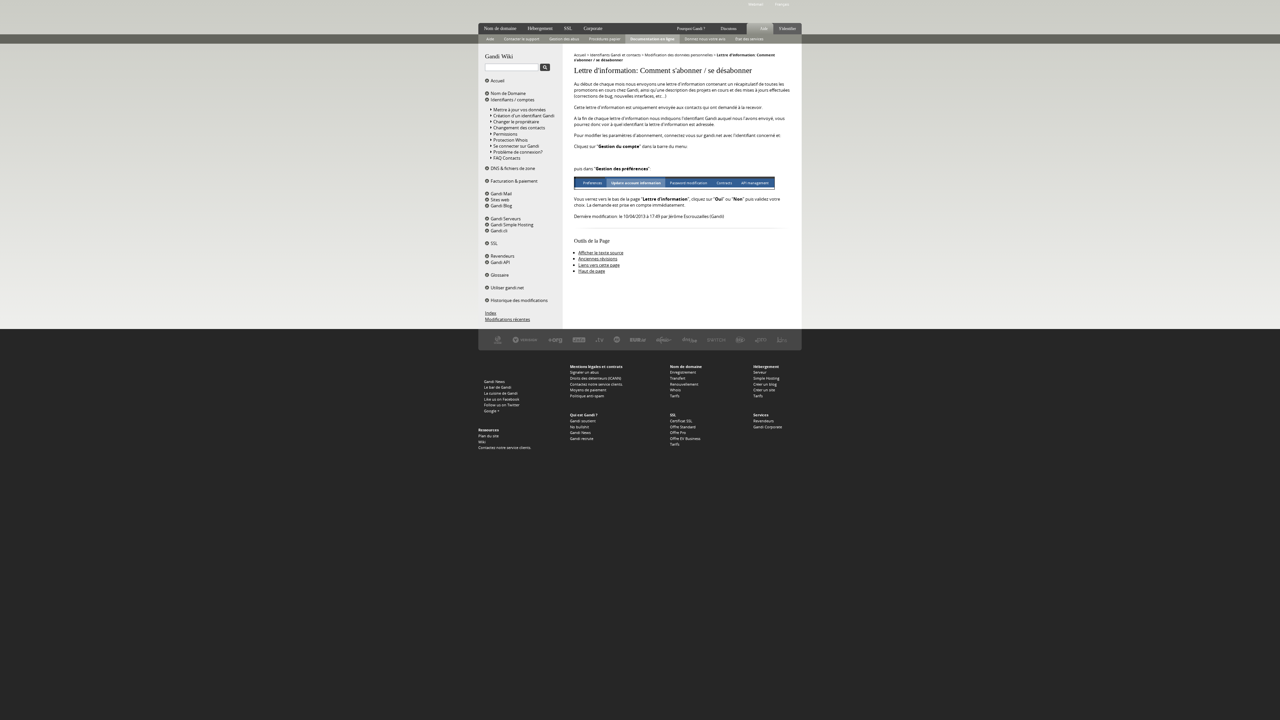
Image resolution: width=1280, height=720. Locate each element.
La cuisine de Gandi (501, 393)
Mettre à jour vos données (519, 110)
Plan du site (488, 435)
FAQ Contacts (506, 158)
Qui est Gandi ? (583, 414)
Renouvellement (684, 384)
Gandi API (500, 262)
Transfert (677, 378)
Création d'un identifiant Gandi (523, 116)
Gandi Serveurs (506, 219)
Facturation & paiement (514, 181)
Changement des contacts (519, 128)
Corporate (593, 28)
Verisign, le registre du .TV (599, 339)
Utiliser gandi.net (507, 288)
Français (782, 4)
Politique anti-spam (587, 395)
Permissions (505, 134)
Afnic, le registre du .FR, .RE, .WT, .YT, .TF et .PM (664, 339)
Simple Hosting (766, 378)
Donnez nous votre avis (705, 38)
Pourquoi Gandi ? (691, 28)
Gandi (505, 12)
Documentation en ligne (652, 38)
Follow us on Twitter (501, 404)
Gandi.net (492, 368)
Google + (491, 410)
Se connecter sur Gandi (516, 146)
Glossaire (500, 275)
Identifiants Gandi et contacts (615, 54)
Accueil (497, 81)
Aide (764, 28)
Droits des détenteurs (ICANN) (595, 378)
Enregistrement (683, 372)
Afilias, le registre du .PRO (761, 339)
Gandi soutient (583, 420)
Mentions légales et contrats (596, 366)
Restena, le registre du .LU (782, 339)
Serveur (759, 372)
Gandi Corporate (767, 426)
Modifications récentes (507, 319)
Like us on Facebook (501, 399)
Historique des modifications (519, 300)
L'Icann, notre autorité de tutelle (498, 339)
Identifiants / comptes (512, 100)
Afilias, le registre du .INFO (579, 339)
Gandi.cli (499, 231)
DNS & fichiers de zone (513, 168)
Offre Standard (683, 426)
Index (490, 313)
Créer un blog (765, 384)
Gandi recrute (581, 438)
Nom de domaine (500, 28)
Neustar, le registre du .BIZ (740, 339)
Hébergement (540, 28)
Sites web (500, 200)
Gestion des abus (564, 38)
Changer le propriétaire (516, 122)
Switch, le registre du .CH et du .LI (716, 339)
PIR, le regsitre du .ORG (555, 339)
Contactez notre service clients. (504, 447)
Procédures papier (604, 38)
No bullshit (579, 426)
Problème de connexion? (518, 152)
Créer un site (764, 389)
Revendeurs (502, 256)
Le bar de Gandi (497, 387)
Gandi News (494, 381)
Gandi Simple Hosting (512, 225)
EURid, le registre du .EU (638, 339)
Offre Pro (678, 432)
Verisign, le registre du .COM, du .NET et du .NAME (525, 339)
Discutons (729, 28)
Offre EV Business (685, 438)
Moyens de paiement (588, 389)
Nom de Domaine (508, 93)
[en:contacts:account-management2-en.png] (674, 188)
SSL (494, 243)
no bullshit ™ (553, 11)
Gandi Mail (501, 194)
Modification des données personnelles (679, 54)
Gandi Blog (501, 206)
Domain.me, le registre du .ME (617, 339)
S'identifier (787, 28)
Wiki (482, 441)
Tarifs (674, 395)
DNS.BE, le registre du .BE (689, 339)
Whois (675, 389)
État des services (749, 38)
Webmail (755, 4)
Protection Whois (510, 140)
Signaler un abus (584, 372)
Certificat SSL (681, 420)
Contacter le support (521, 38)
